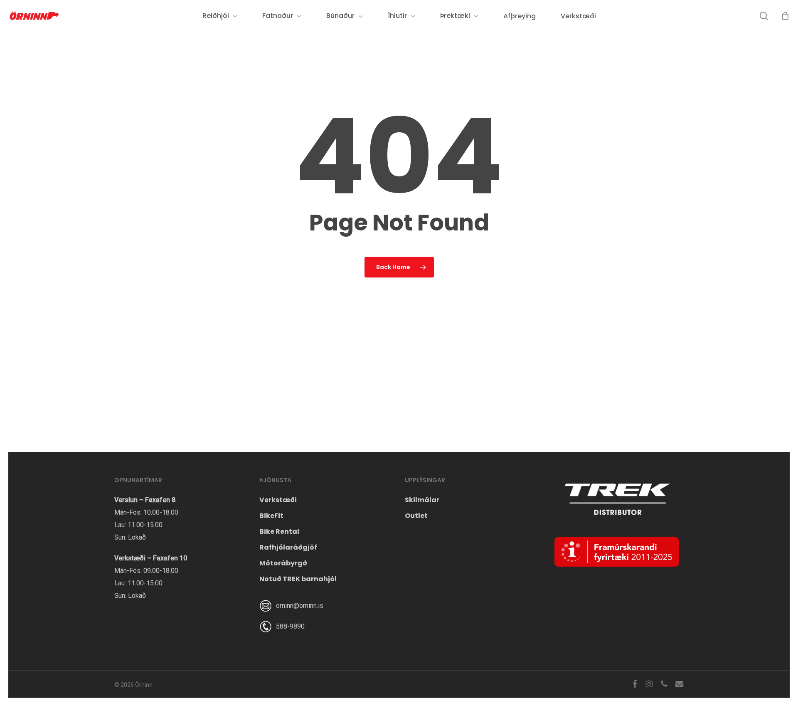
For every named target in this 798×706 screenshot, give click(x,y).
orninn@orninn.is (299, 605)
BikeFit (271, 515)
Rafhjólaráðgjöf (288, 547)
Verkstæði (278, 500)
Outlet (416, 515)
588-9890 (290, 626)
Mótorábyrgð (283, 563)
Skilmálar (422, 500)
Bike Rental (279, 531)
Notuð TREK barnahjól (298, 579)
